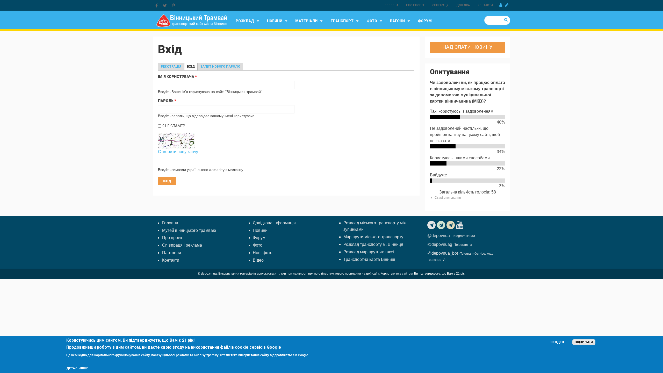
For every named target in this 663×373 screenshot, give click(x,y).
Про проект (415, 5)
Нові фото (262, 252)
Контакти (485, 5)
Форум (425, 21)
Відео (258, 260)
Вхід (192, 66)
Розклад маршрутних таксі (368, 252)
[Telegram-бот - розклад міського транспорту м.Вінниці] (451, 225)
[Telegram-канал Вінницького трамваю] (432, 225)
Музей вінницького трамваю (189, 230)
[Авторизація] (500, 5)
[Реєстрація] (507, 5)
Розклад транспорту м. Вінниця (373, 244)
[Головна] (191, 20)
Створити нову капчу (178, 151)
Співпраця (440, 5)
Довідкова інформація (274, 223)
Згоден (557, 342)
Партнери (171, 252)
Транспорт (342, 21)
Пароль (167, 101)
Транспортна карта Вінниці (369, 259)
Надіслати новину (467, 47)
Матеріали (306, 21)
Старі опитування (448, 197)
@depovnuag (439, 244)
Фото (371, 21)
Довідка (463, 5)
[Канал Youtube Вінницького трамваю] (460, 225)
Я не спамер (173, 126)
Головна (391, 5)
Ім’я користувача (177, 76)
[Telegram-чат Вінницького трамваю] (441, 225)
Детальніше (77, 368)
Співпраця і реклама (182, 245)
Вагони (397, 21)
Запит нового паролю (220, 66)
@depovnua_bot (442, 253)
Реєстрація (171, 66)
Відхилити (584, 342)
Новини (274, 21)
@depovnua (438, 235)
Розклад (245, 21)
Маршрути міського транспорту (373, 237)
